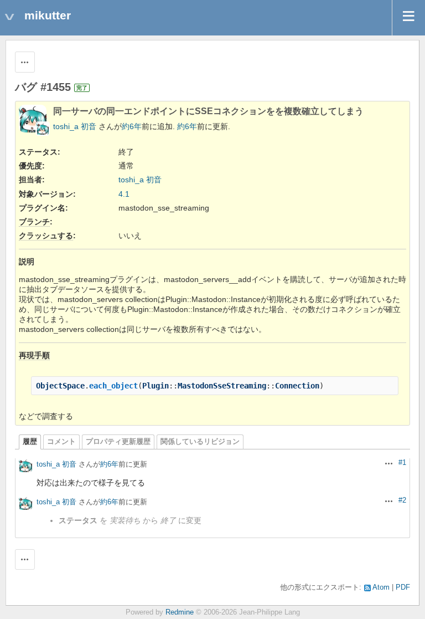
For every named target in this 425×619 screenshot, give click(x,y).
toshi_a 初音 (74, 126)
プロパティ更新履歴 (118, 442)
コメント (61, 442)
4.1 (123, 194)
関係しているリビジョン (200, 442)
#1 (402, 463)
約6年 (132, 126)
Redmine (179, 612)
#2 (402, 500)
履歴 (30, 442)
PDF (403, 587)
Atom (381, 587)
